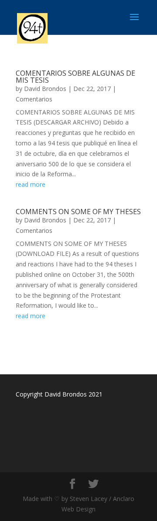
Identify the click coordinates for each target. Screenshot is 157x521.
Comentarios (34, 99)
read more (30, 184)
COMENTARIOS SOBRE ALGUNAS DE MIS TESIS (75, 76)
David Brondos (45, 88)
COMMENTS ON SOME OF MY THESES (78, 211)
